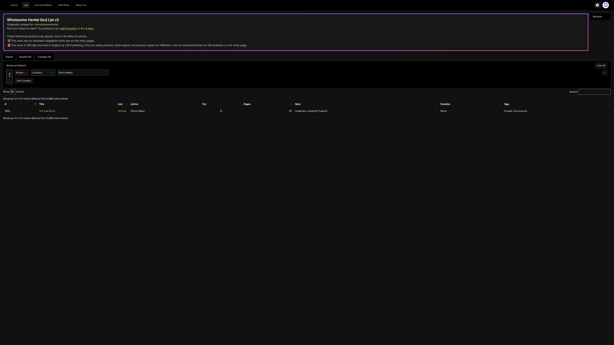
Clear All (601, 65)
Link (120, 104)
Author (134, 104)
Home (14, 5)
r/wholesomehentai (46, 24)
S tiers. (90, 28)
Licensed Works (43, 5)
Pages (247, 104)
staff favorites (68, 28)
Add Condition (24, 80)
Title (41, 104)
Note (298, 104)
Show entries (13, 91)
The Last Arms (47, 111)
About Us (81, 5)
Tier (204, 104)
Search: (574, 91)
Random (597, 16)
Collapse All (44, 56)
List (26, 5)
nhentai (122, 111)
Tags (506, 104)
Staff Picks (63, 5)
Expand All (25, 56)
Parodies (445, 104)
